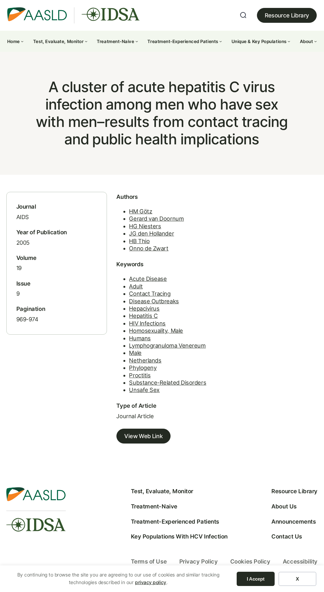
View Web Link (143, 436)
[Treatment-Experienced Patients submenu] (220, 41)
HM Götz (140, 211)
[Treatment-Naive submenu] (136, 41)
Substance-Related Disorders (167, 382)
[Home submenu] (22, 41)
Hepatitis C (143, 315)
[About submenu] (315, 41)
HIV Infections (147, 323)
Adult (136, 286)
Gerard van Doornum (156, 218)
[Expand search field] (243, 15)
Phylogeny (143, 367)
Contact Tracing (150, 293)
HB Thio (139, 241)
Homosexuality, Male (156, 330)
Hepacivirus (144, 308)
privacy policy (150, 582)
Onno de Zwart (148, 248)
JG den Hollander (151, 233)
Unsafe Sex (144, 390)
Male (135, 353)
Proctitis (140, 375)
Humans (140, 338)
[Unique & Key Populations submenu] (289, 41)
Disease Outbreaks (154, 301)
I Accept (256, 579)
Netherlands (145, 360)
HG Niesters (145, 226)
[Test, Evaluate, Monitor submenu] (86, 41)
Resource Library (287, 15)
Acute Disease (148, 278)
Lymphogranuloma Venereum (167, 345)
